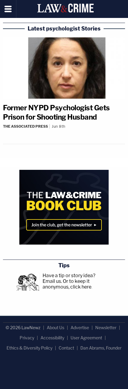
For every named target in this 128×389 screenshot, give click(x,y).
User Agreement (86, 337)
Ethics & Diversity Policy (29, 347)
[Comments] (64, 131)
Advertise (80, 327)
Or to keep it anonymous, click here (67, 284)
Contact (66, 347)
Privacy (27, 337)
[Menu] (8, 9)
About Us (55, 327)
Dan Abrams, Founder (100, 347)
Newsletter (105, 327)
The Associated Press (25, 126)
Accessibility (52, 337)
